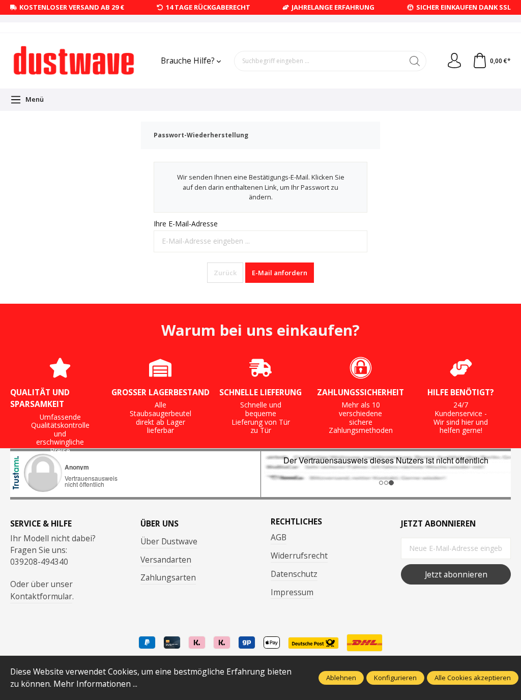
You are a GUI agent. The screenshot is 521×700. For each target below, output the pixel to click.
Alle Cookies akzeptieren (473, 677)
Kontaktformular (41, 596)
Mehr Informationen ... (95, 683)
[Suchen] (414, 61)
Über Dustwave (168, 541)
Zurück (225, 272)
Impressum (292, 592)
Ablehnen (341, 677)
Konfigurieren (395, 677)
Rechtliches (296, 522)
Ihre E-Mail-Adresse (186, 223)
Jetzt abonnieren (456, 574)
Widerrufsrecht (299, 555)
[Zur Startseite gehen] (73, 60)
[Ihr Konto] (454, 61)
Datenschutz (294, 573)
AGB (278, 537)
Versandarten (165, 559)
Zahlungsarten (168, 577)
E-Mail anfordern (279, 272)
